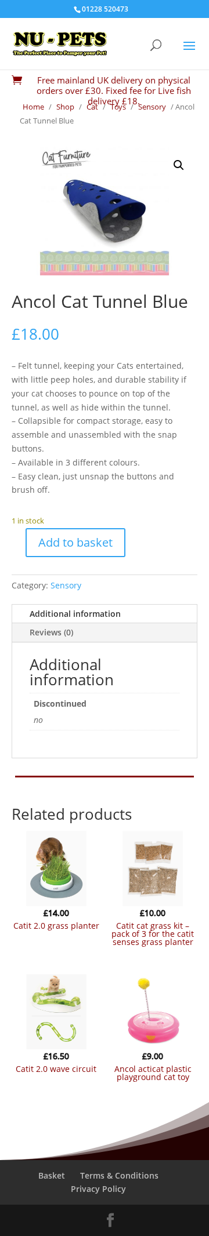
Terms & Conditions (119, 1175)
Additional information (75, 613)
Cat (92, 106)
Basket (51, 1175)
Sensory (152, 106)
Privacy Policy (98, 1188)
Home (33, 106)
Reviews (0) (51, 632)
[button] (178, 165)
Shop (65, 106)
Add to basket (75, 542)
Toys (118, 106)
